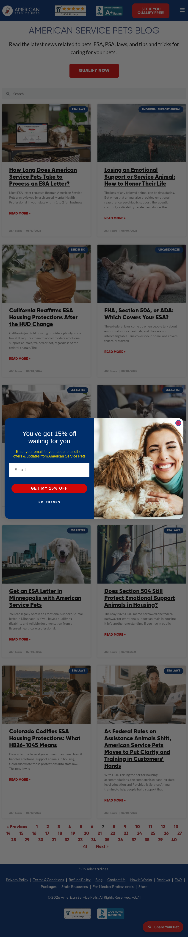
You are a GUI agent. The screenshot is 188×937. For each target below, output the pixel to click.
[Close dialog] (178, 423)
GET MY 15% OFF (49, 488)
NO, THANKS (49, 502)
